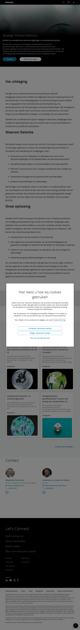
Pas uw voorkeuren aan (40, 338)
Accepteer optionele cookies (40, 328)
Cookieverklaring (59, 320)
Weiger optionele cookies (40, 333)
